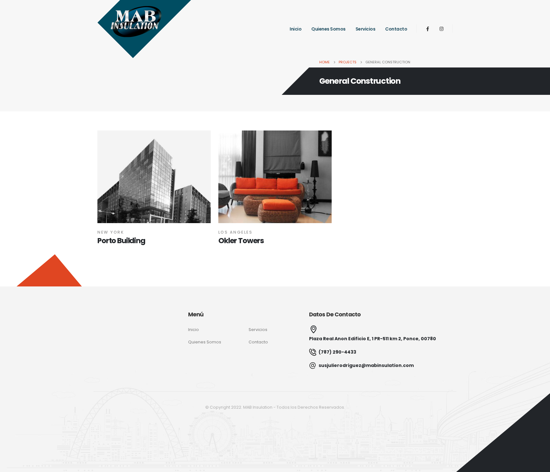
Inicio (295, 29)
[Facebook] (427, 29)
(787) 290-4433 (337, 352)
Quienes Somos (328, 29)
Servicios (366, 29)
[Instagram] (441, 29)
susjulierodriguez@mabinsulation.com (366, 365)
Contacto (396, 29)
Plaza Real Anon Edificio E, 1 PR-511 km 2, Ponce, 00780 (372, 338)
